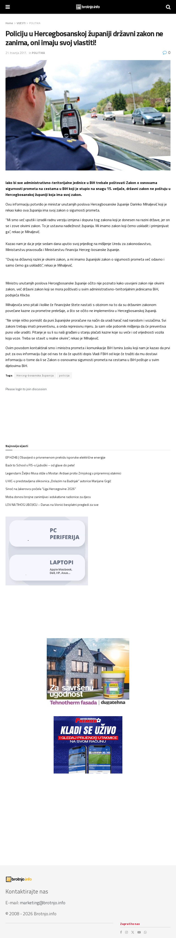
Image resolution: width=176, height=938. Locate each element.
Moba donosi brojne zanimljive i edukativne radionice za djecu (48, 496)
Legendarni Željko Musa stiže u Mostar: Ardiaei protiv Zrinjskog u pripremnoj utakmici (63, 473)
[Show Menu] (8, 7)
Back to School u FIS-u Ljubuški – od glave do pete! (40, 465)
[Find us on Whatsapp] (145, 932)
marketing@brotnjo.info (42, 902)
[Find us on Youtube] (139, 932)
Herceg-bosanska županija (35, 375)
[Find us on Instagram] (126, 932)
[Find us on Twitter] (132, 932)
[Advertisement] (88, 815)
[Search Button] (168, 7)
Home (9, 23)
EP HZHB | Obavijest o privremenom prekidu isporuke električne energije (55, 457)
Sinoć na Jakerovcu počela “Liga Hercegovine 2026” (41, 488)
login (19, 389)
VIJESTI (21, 23)
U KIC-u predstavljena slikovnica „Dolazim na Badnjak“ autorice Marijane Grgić (58, 481)
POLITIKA (34, 23)
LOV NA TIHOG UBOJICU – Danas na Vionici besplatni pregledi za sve (52, 504)
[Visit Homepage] (88, 6)
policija (64, 375)
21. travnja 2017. (16, 52)
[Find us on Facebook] (121, 932)
